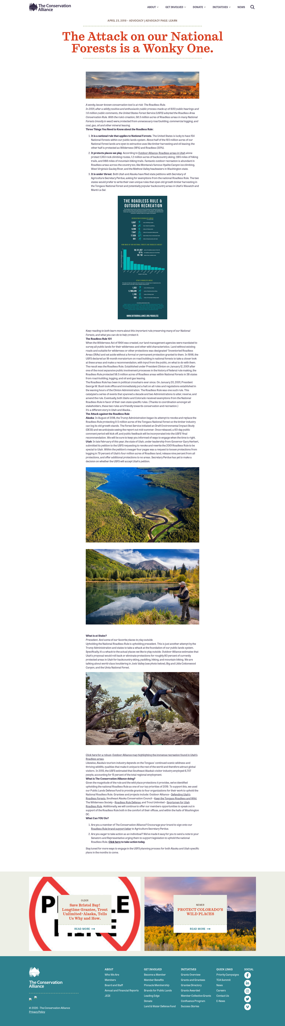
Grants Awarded (190, 990)
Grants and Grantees (193, 980)
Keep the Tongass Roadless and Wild (175, 798)
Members (110, 980)
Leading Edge (151, 996)
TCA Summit (223, 980)
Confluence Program (193, 1001)
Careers (221, 990)
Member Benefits (154, 980)
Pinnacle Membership (156, 985)
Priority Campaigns (227, 974)
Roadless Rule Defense (128, 802)
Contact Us (222, 996)
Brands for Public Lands (158, 990)
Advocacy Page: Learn (161, 20)
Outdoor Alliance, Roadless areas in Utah (161, 153)
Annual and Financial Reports (122, 990)
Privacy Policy (37, 1012)
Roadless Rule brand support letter (111, 829)
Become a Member (155, 974)
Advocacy (136, 20)
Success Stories (190, 1006)
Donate (148, 1001)
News (219, 985)
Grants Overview (190, 974)
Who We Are (112, 974)
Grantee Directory (191, 985)
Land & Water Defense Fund (160, 1006)
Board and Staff (114, 985)
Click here (115, 842)
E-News (220, 1001)
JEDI (107, 996)
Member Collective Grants (196, 996)
